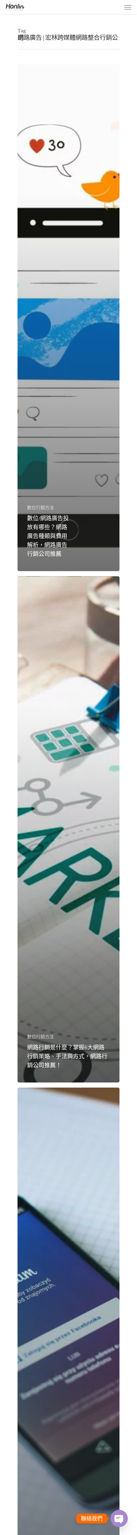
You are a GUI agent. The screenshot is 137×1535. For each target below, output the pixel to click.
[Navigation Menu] (127, 7)
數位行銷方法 (40, 507)
